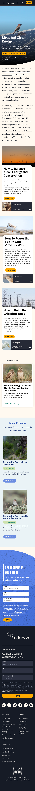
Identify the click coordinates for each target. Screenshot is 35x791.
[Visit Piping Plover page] (18, 278)
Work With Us (23, 718)
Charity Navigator (17, 770)
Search (22, 2)
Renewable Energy (11, 403)
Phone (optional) (8, 598)
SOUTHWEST (10, 468)
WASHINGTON (10, 522)
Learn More (9, 198)
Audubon (10, 2)
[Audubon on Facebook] (9, 705)
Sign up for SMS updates (24, 732)
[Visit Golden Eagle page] (17, 206)
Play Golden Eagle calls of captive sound (30, 209)
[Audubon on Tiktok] (26, 705)
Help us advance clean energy (14, 53)
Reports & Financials (8, 735)
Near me (18, 2)
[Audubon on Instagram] (4, 705)
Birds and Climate (9, 33)
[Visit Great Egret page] (17, 345)
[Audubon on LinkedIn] (20, 705)
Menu (4, 3)
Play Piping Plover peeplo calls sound (31, 281)
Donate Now (6, 755)
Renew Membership (8, 761)
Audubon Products (8, 752)
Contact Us (22, 728)
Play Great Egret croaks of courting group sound (30, 348)
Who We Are (6, 718)
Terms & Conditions (13, 615)
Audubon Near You (8, 749)
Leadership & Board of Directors (8, 726)
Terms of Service (21, 605)
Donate (29, 3)
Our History (6, 722)
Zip (5, 592)
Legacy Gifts (6, 758)
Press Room (23, 725)
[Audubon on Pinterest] (31, 705)
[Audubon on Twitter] (15, 705)
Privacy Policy (10, 605)
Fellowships (23, 722)
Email (5, 586)
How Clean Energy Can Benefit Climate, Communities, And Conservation (17, 385)
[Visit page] (18, 156)
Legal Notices (8, 780)
